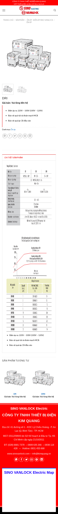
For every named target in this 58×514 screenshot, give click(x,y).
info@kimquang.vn (41, 453)
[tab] (29, 157)
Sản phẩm (20, 20)
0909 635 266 (35, 445)
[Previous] (6, 54)
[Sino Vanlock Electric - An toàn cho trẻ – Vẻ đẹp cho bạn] (29, 10)
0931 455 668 (37, 448)
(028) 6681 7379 (16, 445)
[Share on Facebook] (9, 136)
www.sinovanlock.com (18, 453)
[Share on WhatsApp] (4, 136)
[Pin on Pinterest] (25, 136)
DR (15, 394)
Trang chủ (8, 20)
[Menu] (3, 10)
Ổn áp (29, 22)
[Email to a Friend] (20, 136)
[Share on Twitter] (15, 136)
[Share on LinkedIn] (30, 136)
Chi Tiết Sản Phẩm (13, 157)
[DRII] (43, 378)
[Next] (51, 54)
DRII (43, 394)
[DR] (15, 378)
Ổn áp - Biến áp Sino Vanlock (40, 20)
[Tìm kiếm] (55, 10)
